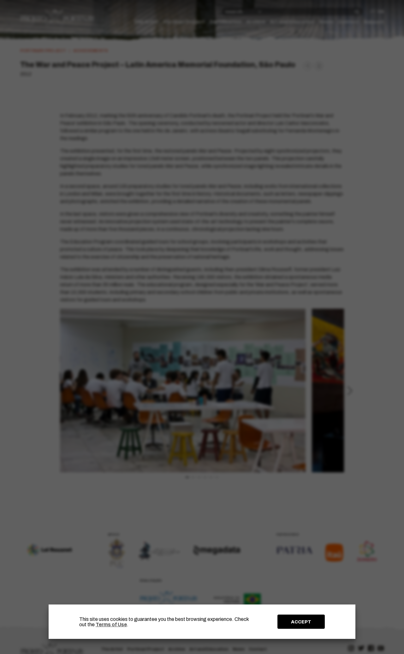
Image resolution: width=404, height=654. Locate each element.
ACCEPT (301, 621)
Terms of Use (111, 624)
